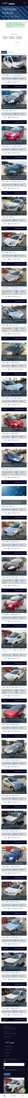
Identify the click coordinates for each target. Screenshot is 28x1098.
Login (22, 1095)
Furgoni (18, 650)
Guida (9, 52)
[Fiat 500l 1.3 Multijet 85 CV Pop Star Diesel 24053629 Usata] (14, 135)
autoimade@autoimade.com (9, 1038)
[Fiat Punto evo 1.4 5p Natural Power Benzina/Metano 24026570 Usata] (14, 241)
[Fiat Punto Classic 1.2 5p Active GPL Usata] (14, 961)
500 (18, 362)
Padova (18, 37)
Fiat (4, 37)
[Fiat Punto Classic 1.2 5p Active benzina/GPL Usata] (14, 891)
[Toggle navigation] (24, 3)
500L (21, 146)
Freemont (21, 181)
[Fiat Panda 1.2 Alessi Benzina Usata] (14, 855)
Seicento (19, 937)
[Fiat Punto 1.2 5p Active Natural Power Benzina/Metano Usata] (14, 530)
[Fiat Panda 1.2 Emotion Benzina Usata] (14, 603)
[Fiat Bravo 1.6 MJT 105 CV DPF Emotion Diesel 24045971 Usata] (14, 206)
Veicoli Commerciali (9, 650)
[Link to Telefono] (5, 1095)
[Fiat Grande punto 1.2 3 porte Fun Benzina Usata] (14, 676)
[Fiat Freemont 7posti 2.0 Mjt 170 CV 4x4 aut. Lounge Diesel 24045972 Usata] (14, 170)
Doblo (21, 398)
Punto (13, 506)
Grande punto (20, 288)
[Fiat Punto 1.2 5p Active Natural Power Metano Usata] (14, 820)
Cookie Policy (8, 1049)
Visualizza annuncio (20, 86)
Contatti (7, 1056)
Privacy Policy (9, 1046)
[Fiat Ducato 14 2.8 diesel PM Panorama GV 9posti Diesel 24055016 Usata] (14, 64)
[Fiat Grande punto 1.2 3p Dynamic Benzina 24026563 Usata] (14, 277)
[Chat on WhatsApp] (23, 1090)
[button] (5, 1085)
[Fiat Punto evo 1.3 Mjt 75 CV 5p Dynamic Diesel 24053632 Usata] (14, 99)
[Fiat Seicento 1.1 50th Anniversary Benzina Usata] (14, 926)
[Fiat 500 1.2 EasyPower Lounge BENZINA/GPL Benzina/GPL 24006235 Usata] (14, 351)
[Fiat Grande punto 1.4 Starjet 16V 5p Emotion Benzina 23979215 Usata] (14, 458)
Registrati (13, 1095)
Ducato (22, 75)
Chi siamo (7, 1052)
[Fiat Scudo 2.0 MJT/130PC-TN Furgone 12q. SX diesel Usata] (14, 639)
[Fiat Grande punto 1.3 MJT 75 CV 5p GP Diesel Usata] (14, 566)
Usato (11, 37)
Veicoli (4, 52)
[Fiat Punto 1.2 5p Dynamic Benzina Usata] (14, 784)
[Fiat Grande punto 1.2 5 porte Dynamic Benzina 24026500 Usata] (14, 314)
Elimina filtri (14, 34)
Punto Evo (14, 110)
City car (10, 288)
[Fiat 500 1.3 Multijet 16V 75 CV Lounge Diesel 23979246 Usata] (14, 422)
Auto (5, 75)
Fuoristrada (11, 181)
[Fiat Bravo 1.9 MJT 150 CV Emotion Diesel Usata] (14, 749)
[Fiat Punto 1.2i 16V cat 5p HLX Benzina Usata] (14, 713)
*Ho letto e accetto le (14, 1070)
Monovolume (11, 75)
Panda (18, 614)
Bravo (13, 217)
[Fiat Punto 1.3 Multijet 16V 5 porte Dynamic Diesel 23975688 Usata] (14, 491)
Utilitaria (10, 541)
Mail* (5, 1061)
